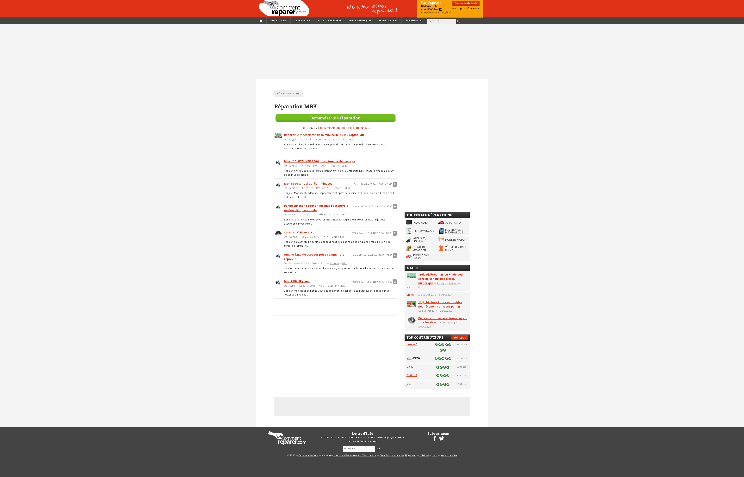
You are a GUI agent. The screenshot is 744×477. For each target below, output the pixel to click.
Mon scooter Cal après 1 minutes (308, 183)
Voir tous (459, 337)
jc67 (409, 384)
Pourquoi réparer (329, 21)
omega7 (411, 344)
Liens (410, 294)
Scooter (334, 166)
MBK (350, 139)
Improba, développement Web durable (354, 455)
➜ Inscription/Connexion (466, 8)
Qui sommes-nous (308, 455)
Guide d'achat (388, 21)
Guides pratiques (360, 21)
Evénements (413, 21)
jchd (409, 358)
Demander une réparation (335, 117)
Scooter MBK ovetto (299, 232)
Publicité (424, 455)
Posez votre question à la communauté (344, 128)
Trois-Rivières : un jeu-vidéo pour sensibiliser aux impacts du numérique (441, 279)
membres (430, 6)
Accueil (286, 8)
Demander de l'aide (465, 4)
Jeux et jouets (337, 139)
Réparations (278, 21)
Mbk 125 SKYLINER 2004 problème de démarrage (319, 161)
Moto (335, 236)
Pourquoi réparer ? (447, 283)
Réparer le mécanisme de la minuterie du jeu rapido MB (324, 135)
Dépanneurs (302, 21)
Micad (409, 366)
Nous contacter (449, 455)
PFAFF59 (411, 375)
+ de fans (430, 10)
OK (379, 449)
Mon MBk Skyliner (297, 281)
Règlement (410, 455)
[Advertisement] (372, 51)
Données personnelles (392, 455)
